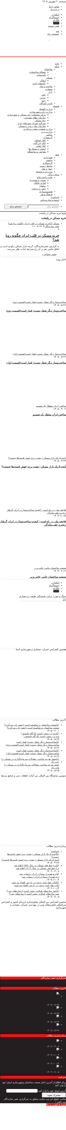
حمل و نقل (46, 169)
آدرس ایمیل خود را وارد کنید (52, 1091)
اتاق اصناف (40, 140)
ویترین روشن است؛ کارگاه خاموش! (41, 736)
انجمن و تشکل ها (37, 149)
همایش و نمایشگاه (37, 152)
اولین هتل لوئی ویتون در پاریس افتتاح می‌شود (36, 885)
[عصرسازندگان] (49, 39)
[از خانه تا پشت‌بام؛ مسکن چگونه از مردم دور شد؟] (33, 1024)
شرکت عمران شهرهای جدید (32, 123)
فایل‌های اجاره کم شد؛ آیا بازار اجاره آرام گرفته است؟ (32, 1019)
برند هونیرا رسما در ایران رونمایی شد (40, 877)
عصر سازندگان (52, 226)
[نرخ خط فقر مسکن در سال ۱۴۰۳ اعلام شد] (36, 865)
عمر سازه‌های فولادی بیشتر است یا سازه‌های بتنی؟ (34, 894)
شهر (57, 154)
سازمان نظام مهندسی (35, 117)
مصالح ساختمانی (37, 72)
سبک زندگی (53, 174)
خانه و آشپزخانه (44, 177)
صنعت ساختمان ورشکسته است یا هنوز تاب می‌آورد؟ (33, 728)
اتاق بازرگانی (39, 143)
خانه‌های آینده (39, 83)
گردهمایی (47, 137)
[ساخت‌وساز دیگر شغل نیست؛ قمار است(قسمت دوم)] (37, 742)
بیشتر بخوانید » (49, 254)
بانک (43, 95)
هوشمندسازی (45, 191)
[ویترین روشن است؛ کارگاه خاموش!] (40, 733)
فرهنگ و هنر (46, 194)
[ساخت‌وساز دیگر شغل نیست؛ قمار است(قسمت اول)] (37, 750)
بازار (50, 92)
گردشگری (47, 163)
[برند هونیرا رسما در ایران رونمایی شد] (39, 874)
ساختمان (48, 69)
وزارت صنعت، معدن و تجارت (37, 129)
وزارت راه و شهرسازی (41, 112)
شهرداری (47, 157)
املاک (43, 80)
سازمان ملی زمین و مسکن (32, 126)
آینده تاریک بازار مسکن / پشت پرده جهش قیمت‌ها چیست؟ (34, 466)
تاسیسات (41, 75)
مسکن (49, 78)
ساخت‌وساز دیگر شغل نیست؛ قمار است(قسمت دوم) (36, 310)
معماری (48, 89)
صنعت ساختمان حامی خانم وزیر (48, 576)
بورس (43, 98)
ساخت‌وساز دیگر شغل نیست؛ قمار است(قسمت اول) (36, 362)
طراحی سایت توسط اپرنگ (41, 1102)
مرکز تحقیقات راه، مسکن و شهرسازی (26, 115)
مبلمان (42, 186)
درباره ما (55, 9)
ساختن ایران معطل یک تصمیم (49, 414)
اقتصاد (56, 106)
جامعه (49, 160)
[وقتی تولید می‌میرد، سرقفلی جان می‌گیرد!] (36, 1007)
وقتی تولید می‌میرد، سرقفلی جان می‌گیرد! (38, 1010)
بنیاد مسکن (40, 120)
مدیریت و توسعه (44, 171)
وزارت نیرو (46, 132)
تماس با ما (54, 6)
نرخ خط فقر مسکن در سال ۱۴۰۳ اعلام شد (37, 868)
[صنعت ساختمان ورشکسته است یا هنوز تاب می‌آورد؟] (31, 725)
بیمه (44, 100)
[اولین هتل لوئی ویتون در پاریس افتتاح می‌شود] (35, 882)
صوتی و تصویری (37, 180)
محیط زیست (46, 166)
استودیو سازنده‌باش (49, 200)
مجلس (49, 134)
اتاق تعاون (41, 146)
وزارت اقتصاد (45, 109)
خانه (57, 63)
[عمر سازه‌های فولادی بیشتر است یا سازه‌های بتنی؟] (32, 891)
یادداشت (55, 197)
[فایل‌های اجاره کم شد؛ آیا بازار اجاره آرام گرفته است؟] (31, 1016)
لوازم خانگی (40, 183)
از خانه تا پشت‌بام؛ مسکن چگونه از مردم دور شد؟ (34, 1027)
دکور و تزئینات (39, 188)
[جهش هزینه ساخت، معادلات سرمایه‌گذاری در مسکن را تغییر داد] (29, 762)
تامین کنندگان (45, 103)
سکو (57, 66)
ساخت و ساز (45, 86)
